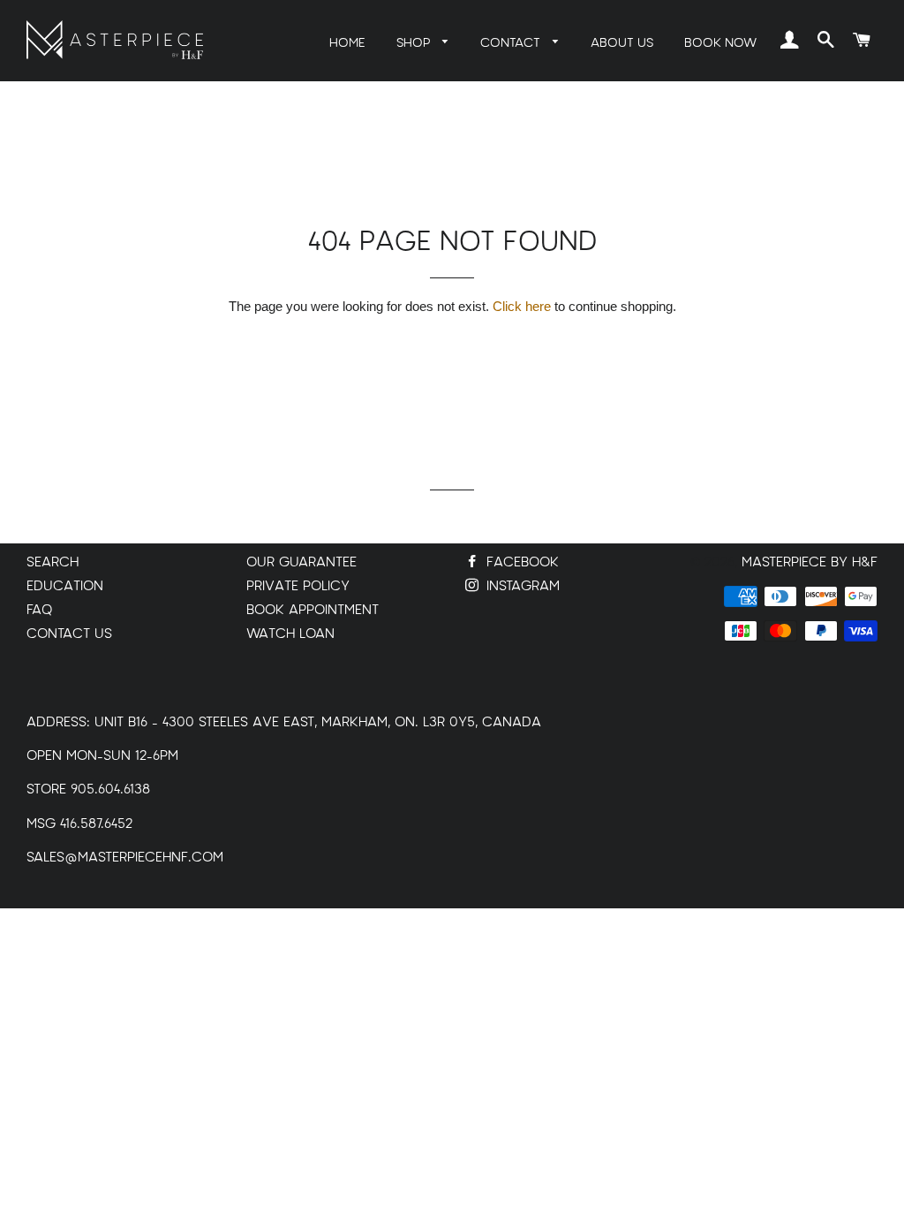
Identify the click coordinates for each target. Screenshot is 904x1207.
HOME (347, 42)
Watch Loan (290, 634)
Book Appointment (312, 610)
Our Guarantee (301, 562)
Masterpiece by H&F (810, 562)
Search (52, 562)
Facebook (520, 562)
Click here (522, 306)
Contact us (69, 634)
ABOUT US (622, 42)
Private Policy (298, 586)
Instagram (521, 586)
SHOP (415, 42)
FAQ (39, 610)
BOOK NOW (720, 42)
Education (64, 586)
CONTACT (512, 42)
